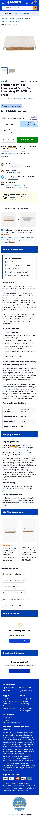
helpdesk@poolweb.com (11, 723)
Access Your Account (10, 701)
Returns (8, 691)
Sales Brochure (12, 262)
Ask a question (28, 98)
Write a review (16, 98)
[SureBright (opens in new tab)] (34, 117)
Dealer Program (25, 710)
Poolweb (4, 19)
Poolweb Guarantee (21, 503)
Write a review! (19, 641)
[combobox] (19, 8)
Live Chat (6, 720)
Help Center (10, 687)
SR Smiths (6, 384)
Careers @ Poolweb (27, 699)
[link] (27, 140)
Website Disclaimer (26, 708)
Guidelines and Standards (16, 275)
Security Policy (25, 706)
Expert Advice (27, 691)
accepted (17, 166)
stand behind (13, 179)
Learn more (12, 154)
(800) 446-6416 (28, 13)
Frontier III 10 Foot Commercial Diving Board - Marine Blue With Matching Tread (29, 552)
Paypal (22, 783)
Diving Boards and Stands (19, 19)
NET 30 (20, 788)
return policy (14, 488)
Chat (16, 13)
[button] (28, 3)
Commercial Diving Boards (10, 21)
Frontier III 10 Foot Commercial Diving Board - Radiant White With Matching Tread (9, 552)
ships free (16, 172)
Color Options (12, 268)
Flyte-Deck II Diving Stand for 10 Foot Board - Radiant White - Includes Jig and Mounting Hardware (18, 239)
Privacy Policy (24, 704)
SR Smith (4, 81)
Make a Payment (9, 708)
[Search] (35, 8)
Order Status (27, 687)
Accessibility (24, 701)
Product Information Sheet (16, 265)
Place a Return (8, 706)
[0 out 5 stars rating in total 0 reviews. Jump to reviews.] (6, 98)
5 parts (12, 197)
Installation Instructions (15, 272)
